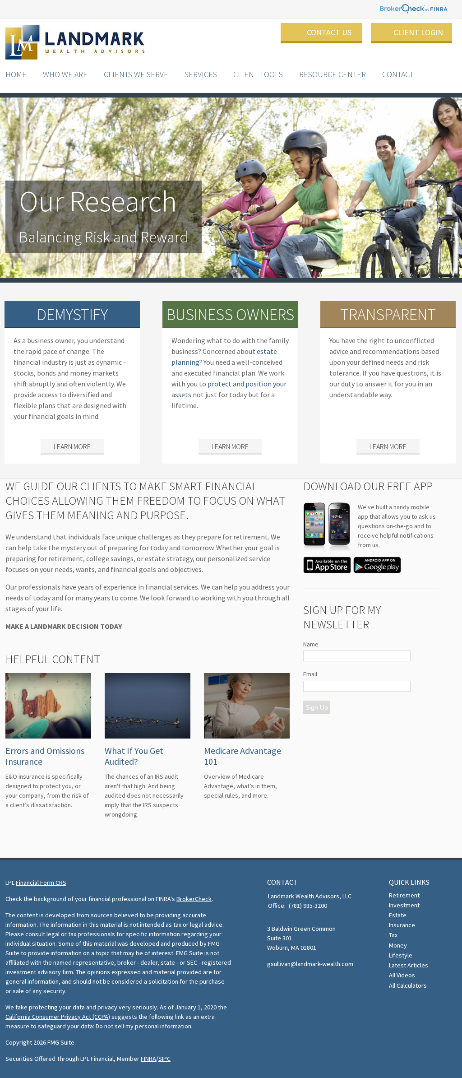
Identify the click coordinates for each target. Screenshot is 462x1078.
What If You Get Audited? (134, 756)
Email (310, 674)
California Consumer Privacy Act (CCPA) (57, 1017)
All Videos (402, 975)
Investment (404, 905)
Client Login (418, 32)
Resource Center (332, 74)
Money (398, 945)
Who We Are (65, 74)
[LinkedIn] (286, 984)
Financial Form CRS (41, 882)
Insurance (402, 925)
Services (201, 74)
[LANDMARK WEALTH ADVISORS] (75, 42)
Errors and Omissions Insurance (44, 756)
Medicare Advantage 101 (242, 756)
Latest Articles (408, 965)
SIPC (164, 1059)
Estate (398, 915)
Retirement (404, 895)
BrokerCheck (194, 899)
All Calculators (408, 985)
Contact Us (329, 32)
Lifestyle (400, 955)
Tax (393, 935)
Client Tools (258, 74)
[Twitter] (273, 984)
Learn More (72, 446)
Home (16, 74)
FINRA (148, 1059)
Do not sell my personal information (143, 1026)
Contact (398, 74)
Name (311, 644)
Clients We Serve (136, 74)
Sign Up (316, 707)
